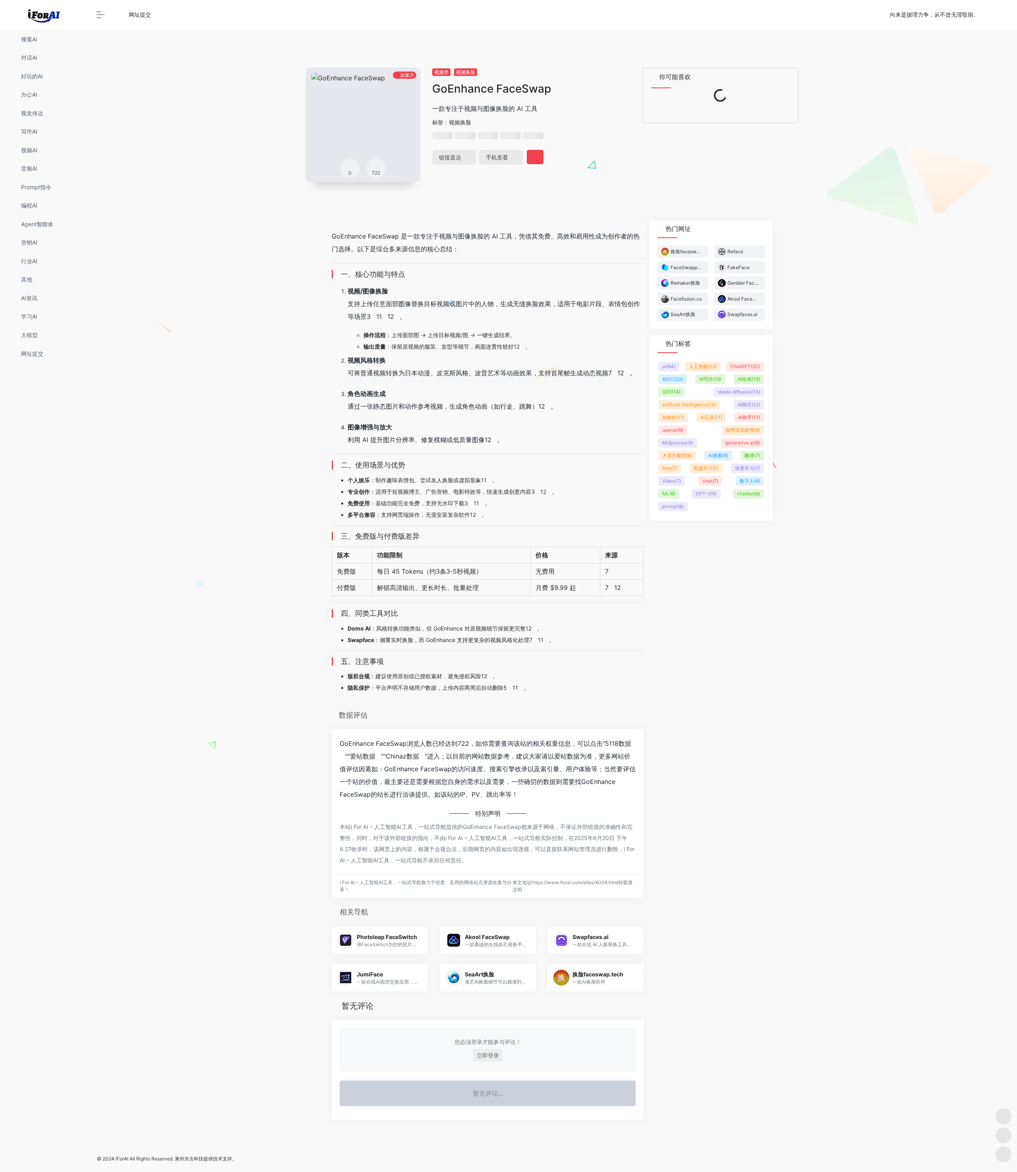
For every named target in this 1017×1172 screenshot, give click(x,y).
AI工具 (711, 417)
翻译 (752, 455)
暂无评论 (357, 1006)
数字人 (750, 481)
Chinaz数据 (402, 756)
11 (379, 316)
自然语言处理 (742, 430)
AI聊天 (749, 404)
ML (668, 494)
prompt (673, 506)
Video (671, 481)
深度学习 (747, 468)
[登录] (991, 15)
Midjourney (677, 443)
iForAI (122, 1159)
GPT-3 (706, 494)
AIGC (672, 379)
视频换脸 (465, 72)
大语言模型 (677, 455)
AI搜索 (718, 455)
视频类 (441, 72)
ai (668, 366)
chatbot (748, 494)
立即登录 (488, 1055)
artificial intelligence (688, 404)
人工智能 (703, 366)
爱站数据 (362, 756)
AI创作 (673, 417)
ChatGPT (745, 366)
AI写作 (710, 379)
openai (672, 430)
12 (390, 316)
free (669, 468)
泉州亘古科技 (189, 1159)
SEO (671, 392)
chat (710, 481)
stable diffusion (738, 392)
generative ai (742, 443)
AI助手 (749, 417)
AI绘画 (749, 379)
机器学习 (706, 468)
